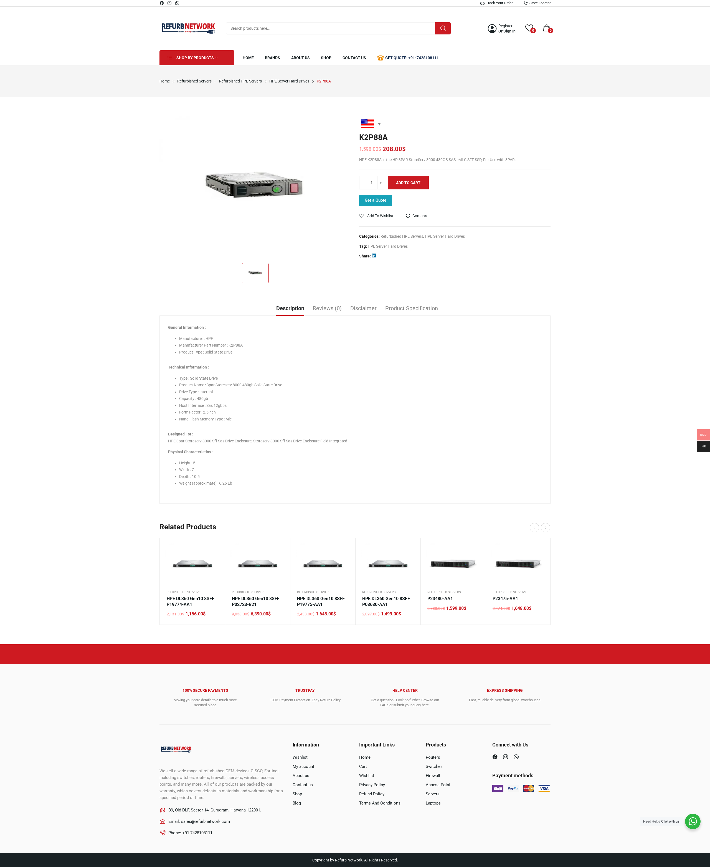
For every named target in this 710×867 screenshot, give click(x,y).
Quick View (214, 549)
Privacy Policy (372, 784)
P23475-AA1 (505, 598)
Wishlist (300, 757)
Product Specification (411, 308)
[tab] (290, 309)
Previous (534, 527)
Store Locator (540, 3)
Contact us (303, 784)
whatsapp (177, 3)
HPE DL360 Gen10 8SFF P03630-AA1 (386, 601)
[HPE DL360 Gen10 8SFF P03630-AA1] (388, 563)
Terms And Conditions (379, 803)
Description (290, 308)
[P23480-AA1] (453, 563)
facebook (161, 3)
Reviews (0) (327, 308)
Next (545, 527)
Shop (297, 793)
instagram (169, 3)
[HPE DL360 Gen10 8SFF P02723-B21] (257, 563)
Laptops (433, 803)
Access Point (438, 784)
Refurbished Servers (183, 592)
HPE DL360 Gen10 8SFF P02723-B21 (256, 601)
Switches (434, 766)
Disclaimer (363, 308)
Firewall (433, 775)
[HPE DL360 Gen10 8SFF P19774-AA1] (192, 563)
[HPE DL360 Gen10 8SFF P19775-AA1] (323, 563)
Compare (420, 216)
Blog (297, 803)
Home (365, 757)
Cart (363, 766)
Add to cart (408, 183)
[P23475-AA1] (518, 563)
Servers (433, 793)
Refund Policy (371, 793)
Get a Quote (375, 200)
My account (303, 766)
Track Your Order (499, 3)
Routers (433, 757)
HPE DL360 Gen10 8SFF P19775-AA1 (321, 601)
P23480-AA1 (440, 598)
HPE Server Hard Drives (445, 236)
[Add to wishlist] (214, 563)
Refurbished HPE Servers (402, 236)
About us (301, 775)
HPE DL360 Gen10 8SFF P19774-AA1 (190, 601)
